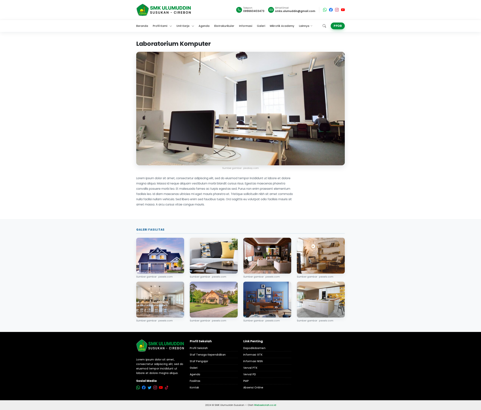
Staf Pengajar (199, 361)
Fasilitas (195, 381)
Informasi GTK (252, 355)
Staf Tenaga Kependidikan (208, 355)
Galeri (194, 368)
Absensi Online (253, 387)
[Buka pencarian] (324, 26)
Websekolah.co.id (265, 405)
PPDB (338, 26)
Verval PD (249, 374)
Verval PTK (250, 368)
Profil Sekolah (199, 348)
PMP (246, 381)
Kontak (194, 387)
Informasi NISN (253, 361)
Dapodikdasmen (254, 348)
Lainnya (304, 26)
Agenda (195, 374)
